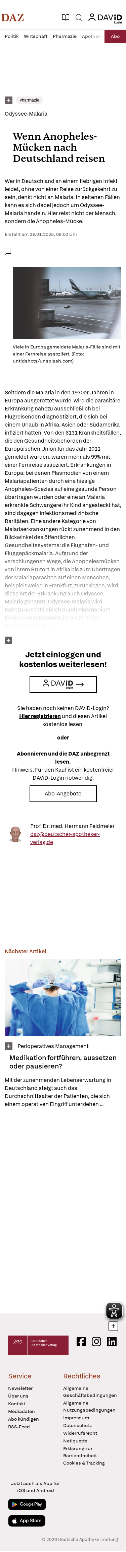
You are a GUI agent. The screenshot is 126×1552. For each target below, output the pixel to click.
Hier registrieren (40, 716)
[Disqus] (63, 1210)
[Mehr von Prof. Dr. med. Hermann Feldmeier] (15, 834)
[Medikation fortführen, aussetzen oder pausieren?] (63, 997)
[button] (12, 17)
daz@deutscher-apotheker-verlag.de (65, 838)
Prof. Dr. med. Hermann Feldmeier (72, 826)
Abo (115, 36)
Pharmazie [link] (29, 100)
